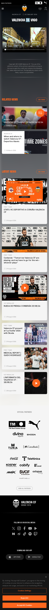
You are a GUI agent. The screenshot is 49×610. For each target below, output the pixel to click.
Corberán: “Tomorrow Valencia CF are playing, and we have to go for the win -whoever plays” (22, 260)
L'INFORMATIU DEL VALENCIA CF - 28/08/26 (12, 380)
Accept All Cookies (24, 605)
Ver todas (41, 99)
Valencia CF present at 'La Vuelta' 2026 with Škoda (13, 330)
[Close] (46, 577)
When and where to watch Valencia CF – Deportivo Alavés (13, 139)
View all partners (24, 488)
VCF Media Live (9, 303)
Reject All (24, 598)
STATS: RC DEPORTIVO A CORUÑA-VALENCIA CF (24, 210)
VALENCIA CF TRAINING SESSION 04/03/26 (23, 122)
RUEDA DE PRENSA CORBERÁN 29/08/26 (22, 306)
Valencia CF (16, 14)
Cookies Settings (24, 591)
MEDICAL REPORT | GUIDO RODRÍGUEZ (13, 354)
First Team (8, 207)
